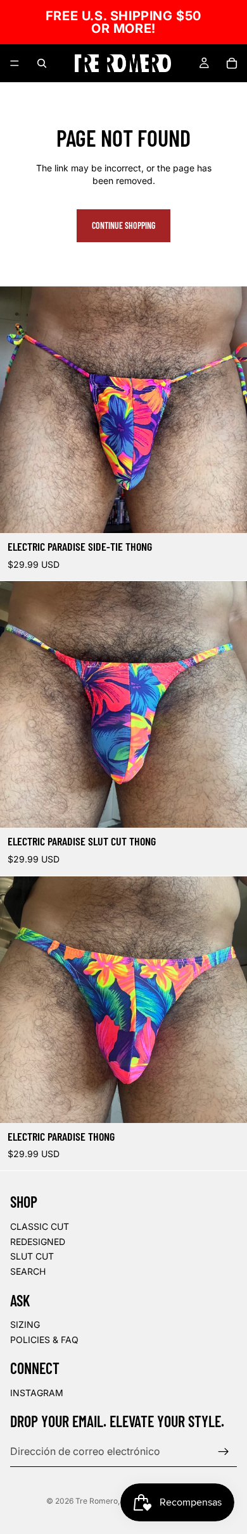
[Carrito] (232, 63)
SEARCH (28, 1271)
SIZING (25, 1324)
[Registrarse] (223, 1452)
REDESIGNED (37, 1241)
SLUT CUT (32, 1256)
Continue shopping (123, 225)
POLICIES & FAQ (44, 1339)
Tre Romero (96, 1501)
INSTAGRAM (36, 1392)
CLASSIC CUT (39, 1226)
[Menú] (14, 63)
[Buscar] (42, 63)
